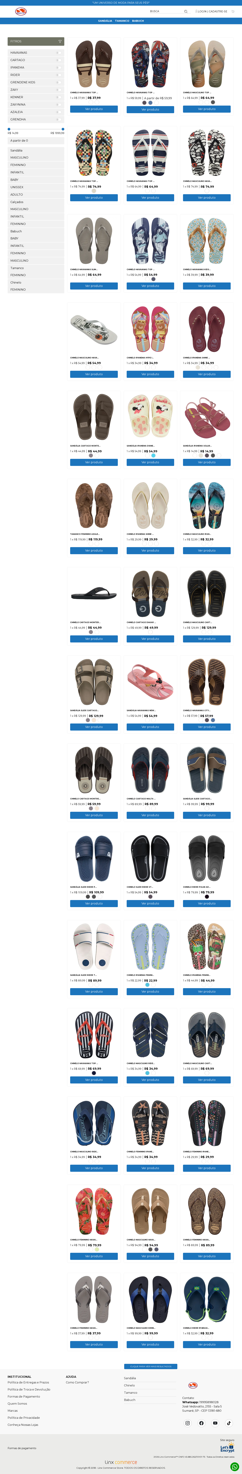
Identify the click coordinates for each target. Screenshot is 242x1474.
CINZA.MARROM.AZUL (207, 808)
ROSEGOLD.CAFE (201, 720)
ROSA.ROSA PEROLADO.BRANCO (195, 455)
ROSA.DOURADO (91, 1249)
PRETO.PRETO (144, 103)
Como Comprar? (77, 1382)
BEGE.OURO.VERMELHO (147, 1161)
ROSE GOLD (201, 102)
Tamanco (122, 20)
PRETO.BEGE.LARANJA (153, 1161)
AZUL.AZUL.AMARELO (147, 985)
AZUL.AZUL (100, 897)
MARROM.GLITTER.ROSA (210, 1161)
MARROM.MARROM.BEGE (97, 455)
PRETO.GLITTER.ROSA (204, 1161)
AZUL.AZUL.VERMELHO (153, 455)
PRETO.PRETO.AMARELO (210, 1338)
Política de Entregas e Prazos (28, 1382)
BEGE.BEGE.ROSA (147, 455)
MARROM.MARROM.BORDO (147, 808)
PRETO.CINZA (94, 897)
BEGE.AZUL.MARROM (207, 1073)
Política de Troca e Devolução (29, 1389)
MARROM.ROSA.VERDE (210, 985)
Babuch (138, 20)
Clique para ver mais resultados (150, 1366)
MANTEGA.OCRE (156, 544)
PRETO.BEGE (144, 544)
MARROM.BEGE (100, 720)
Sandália (105, 20)
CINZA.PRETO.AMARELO (210, 632)
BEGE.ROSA (147, 279)
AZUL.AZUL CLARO (97, 1161)
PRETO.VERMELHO (88, 897)
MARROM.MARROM (204, 632)
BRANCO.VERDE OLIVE (88, 367)
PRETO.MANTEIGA (204, 367)
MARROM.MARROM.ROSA (153, 985)
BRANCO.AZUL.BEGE (204, 544)
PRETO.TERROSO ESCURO (91, 544)
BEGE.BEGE (94, 191)
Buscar (186, 11)
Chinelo (129, 1385)
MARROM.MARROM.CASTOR (97, 632)
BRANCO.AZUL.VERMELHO (91, 985)
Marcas (13, 1410)
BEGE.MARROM (94, 720)
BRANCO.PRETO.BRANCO (207, 191)
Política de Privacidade (24, 1417)
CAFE (91, 102)
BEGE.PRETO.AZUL (204, 985)
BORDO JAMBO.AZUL (216, 367)
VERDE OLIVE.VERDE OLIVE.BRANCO (100, 367)
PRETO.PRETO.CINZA (91, 455)
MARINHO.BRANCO (153, 191)
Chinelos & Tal (21, 11)
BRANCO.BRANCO (219, 455)
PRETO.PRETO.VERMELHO (153, 1073)
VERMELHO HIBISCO (156, 103)
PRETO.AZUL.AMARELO (210, 544)
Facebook (201, 1423)
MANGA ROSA (204, 279)
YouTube (215, 1423)
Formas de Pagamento (24, 1396)
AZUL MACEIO (210, 279)
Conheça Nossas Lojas (23, 1425)
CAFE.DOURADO (204, 1249)
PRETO (213, 102)
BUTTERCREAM (97, 1249)
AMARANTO (97, 1338)
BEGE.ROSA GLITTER (153, 367)
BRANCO (207, 102)
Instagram (187, 1423)
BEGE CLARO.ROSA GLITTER (147, 367)
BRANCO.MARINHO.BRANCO (147, 191)
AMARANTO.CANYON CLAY (210, 1249)
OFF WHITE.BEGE (150, 544)
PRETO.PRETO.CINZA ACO (97, 102)
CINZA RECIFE (94, 279)
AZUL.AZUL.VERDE (204, 1338)
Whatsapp (234, 1466)
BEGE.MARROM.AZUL (150, 632)
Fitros (15, 41)
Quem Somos (17, 1403)
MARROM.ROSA (210, 367)
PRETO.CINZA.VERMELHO (97, 985)
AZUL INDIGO (150, 103)
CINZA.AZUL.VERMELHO (153, 808)
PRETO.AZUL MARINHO (150, 1338)
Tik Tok (229, 1423)
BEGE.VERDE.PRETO (91, 1161)
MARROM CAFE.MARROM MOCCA (97, 544)
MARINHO (153, 279)
